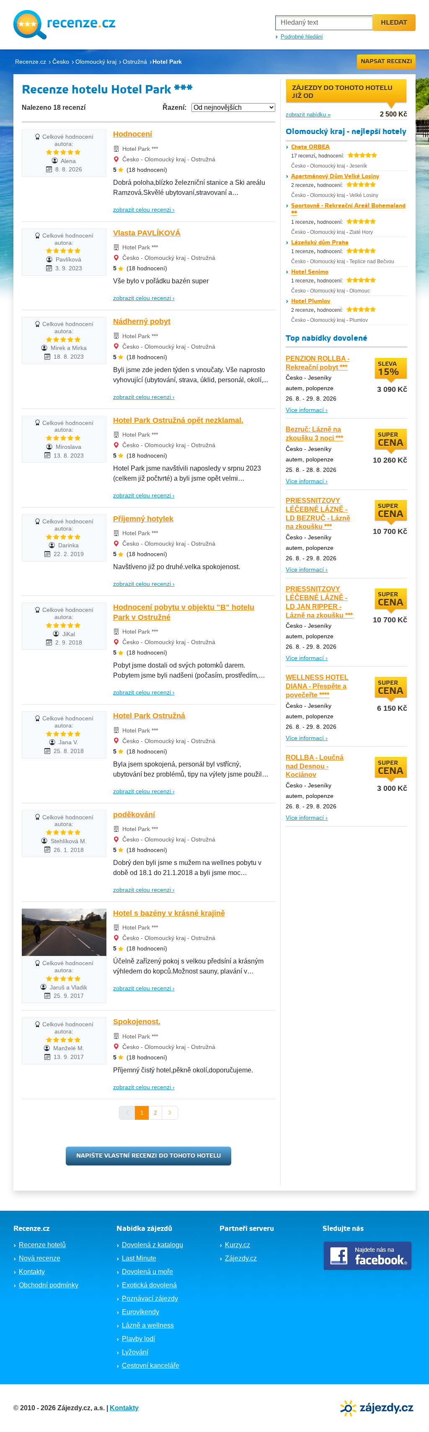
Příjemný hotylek (143, 519)
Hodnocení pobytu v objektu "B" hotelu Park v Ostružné (183, 612)
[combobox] (323, 23)
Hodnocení (132, 134)
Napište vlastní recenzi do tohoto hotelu (148, 1156)
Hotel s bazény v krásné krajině (169, 913)
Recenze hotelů (42, 1244)
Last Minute (139, 1258)
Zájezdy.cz (241, 1258)
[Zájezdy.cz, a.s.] (378, 1407)
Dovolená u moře (147, 1271)
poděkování (134, 815)
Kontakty (32, 1271)
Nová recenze (39, 1258)
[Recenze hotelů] (64, 24)
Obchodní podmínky (48, 1285)
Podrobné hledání (302, 37)
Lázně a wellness (148, 1325)
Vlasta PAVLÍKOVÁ (147, 233)
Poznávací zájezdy (150, 1298)
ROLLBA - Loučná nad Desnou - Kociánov (315, 766)
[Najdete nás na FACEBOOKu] (369, 1255)
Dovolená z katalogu (152, 1244)
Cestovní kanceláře (150, 1365)
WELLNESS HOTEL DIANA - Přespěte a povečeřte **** (317, 686)
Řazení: (174, 107)
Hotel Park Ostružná (149, 716)
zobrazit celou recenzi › (144, 209)
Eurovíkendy (140, 1311)
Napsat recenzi (386, 61)
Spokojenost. (136, 1022)
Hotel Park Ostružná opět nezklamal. (178, 420)
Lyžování (135, 1352)
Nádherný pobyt (142, 321)
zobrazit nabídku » (308, 114)
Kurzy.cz (237, 1244)
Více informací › (307, 410)
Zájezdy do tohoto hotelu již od (342, 92)
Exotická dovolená (149, 1285)
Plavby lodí (138, 1338)
